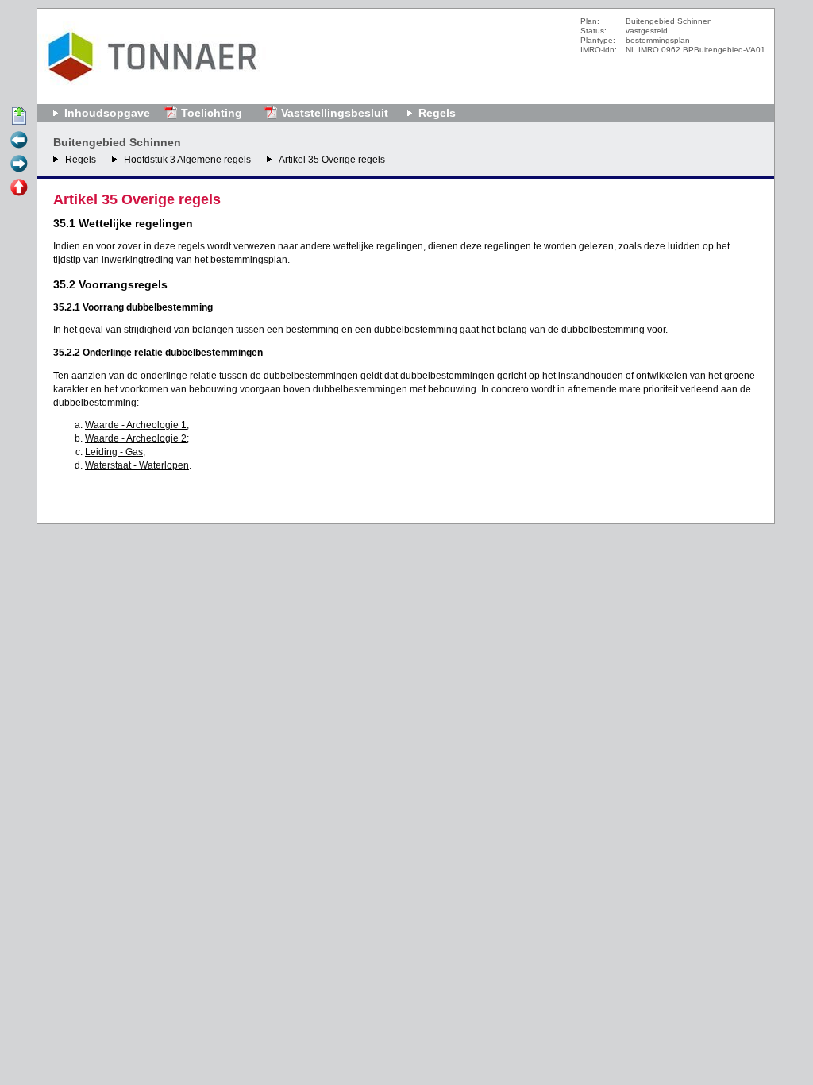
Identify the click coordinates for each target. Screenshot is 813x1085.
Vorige (19, 140)
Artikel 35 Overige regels (332, 159)
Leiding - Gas (114, 452)
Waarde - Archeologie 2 (136, 438)
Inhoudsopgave (107, 112)
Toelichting (211, 112)
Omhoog (19, 188)
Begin (19, 116)
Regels (80, 159)
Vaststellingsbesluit (334, 112)
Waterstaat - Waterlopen (137, 465)
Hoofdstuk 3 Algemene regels (187, 159)
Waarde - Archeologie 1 (136, 425)
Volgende (19, 164)
